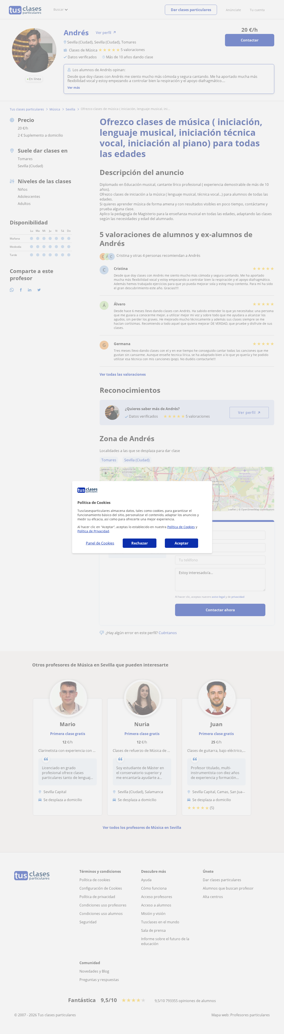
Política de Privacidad (93, 531)
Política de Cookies (181, 527)
